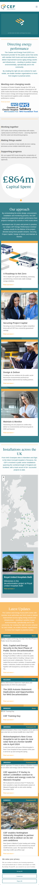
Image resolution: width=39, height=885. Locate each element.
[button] (16, 200)
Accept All (19, 871)
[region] (19, 870)
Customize (20, 876)
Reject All (19, 881)
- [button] (3, 480)
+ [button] (3, 477)
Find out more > (8, 284)
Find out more (5, 102)
